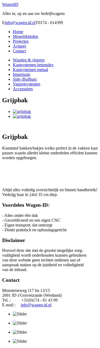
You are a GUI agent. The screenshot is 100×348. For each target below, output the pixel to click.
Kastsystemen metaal (30, 69)
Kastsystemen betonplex (33, 64)
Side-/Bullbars (25, 79)
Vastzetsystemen (26, 84)
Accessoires (23, 89)
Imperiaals (21, 74)
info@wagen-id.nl (20, 22)
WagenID (10, 4)
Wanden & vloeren (29, 60)
